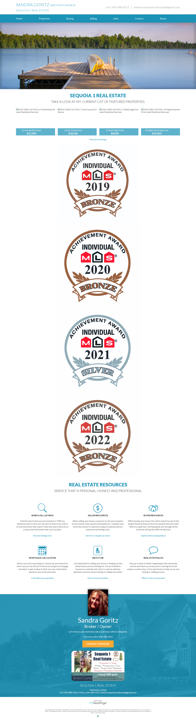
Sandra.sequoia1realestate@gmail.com (157, 7)
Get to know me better (97, 578)
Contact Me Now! (98, 643)
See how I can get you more (98, 535)
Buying (70, 18)
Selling (93, 18)
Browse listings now (42, 535)
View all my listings (98, 139)
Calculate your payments (42, 578)
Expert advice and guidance (153, 535)
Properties (44, 18)
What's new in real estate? (153, 578)
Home (19, 18)
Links (116, 18)
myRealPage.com (98, 703)
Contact (139, 18)
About (163, 18)
